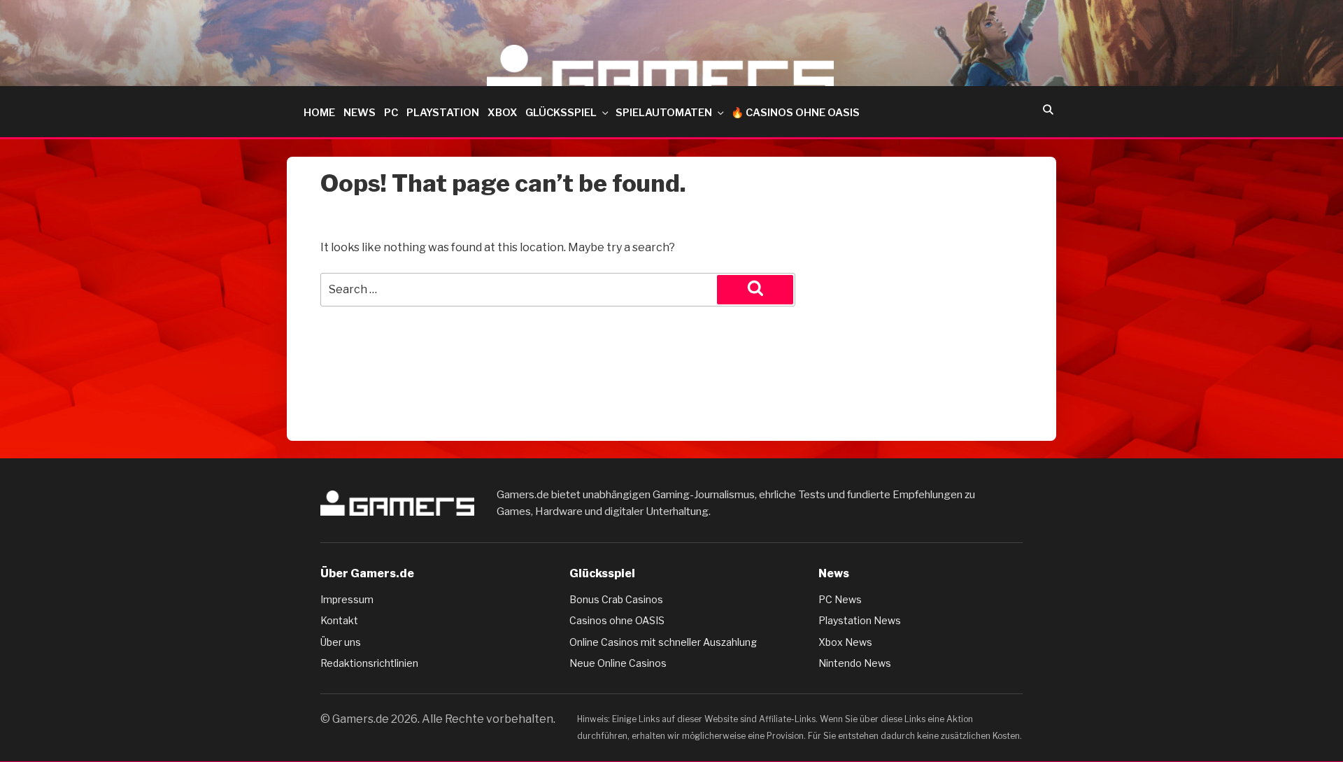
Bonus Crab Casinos (616, 599)
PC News (840, 599)
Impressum (347, 599)
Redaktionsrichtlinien (369, 663)
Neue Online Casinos (618, 663)
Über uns (340, 642)
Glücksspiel (561, 112)
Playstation (442, 112)
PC (391, 112)
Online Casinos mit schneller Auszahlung (663, 642)
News (359, 112)
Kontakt (339, 620)
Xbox (503, 112)
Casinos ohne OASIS (617, 620)
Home (319, 112)
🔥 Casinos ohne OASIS (795, 112)
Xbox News (845, 642)
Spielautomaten (664, 112)
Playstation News (859, 620)
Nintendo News (854, 663)
